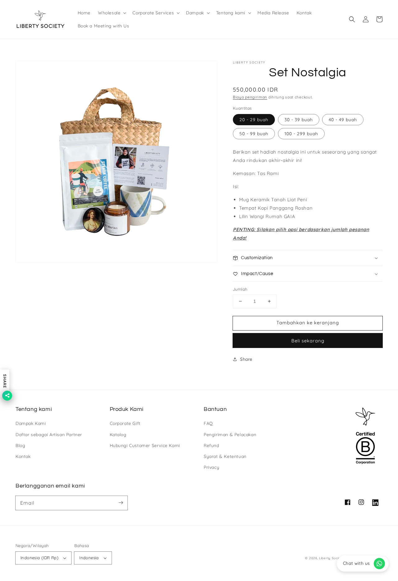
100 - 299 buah (301, 133)
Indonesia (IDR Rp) (39, 557)
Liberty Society (331, 558)
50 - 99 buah (253, 133)
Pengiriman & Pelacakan (230, 434)
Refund (211, 445)
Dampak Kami (31, 423)
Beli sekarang (307, 341)
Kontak (23, 456)
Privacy (211, 467)
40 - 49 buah (343, 119)
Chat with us (356, 563)
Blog (20, 445)
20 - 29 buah (253, 119)
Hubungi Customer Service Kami (145, 445)
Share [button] (246, 359)
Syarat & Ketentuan (225, 456)
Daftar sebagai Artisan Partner (49, 434)
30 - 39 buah (299, 119)
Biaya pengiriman (250, 97)
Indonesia (89, 557)
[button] (111, 12)
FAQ (208, 423)
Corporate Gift (125, 423)
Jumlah (240, 289)
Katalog (118, 434)
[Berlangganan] (120, 503)
